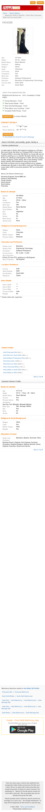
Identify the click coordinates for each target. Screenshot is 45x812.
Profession (5, 78)
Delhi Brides (6, 713)
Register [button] (40, 2)
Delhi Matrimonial (18, 713)
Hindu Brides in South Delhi (12, 370)
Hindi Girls (5, 700)
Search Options (14, 13)
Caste (3, 69)
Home (5, 13)
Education (5, 80)
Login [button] (32, 2)
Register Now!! (8, 134)
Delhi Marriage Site (32, 713)
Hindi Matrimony (16, 700)
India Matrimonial (29, 706)
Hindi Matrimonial (30, 700)
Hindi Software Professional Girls (14, 358)
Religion (4, 67)
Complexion (5, 74)
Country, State (6, 83)
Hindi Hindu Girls (8, 361)
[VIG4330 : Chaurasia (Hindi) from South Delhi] (22, 40)
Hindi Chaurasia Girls (10, 352)
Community (5, 71)
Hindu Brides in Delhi (10, 372)
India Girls (5, 706)
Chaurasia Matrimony (22, 692)
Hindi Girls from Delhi (10, 364)
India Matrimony (16, 706)
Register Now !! (7, 116)
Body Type (5, 76)
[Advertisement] (22, 322)
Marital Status (6, 62)
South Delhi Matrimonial (24, 696)
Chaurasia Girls (7, 692)
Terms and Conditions (27, 807)
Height (4, 60)
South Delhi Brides (8, 696)
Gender (5, 196)
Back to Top (38, 377)
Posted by (5, 64)
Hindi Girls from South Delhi (12, 355)
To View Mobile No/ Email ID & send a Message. (19, 137)
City (3, 85)
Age (3, 58)
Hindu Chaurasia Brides (11, 367)
